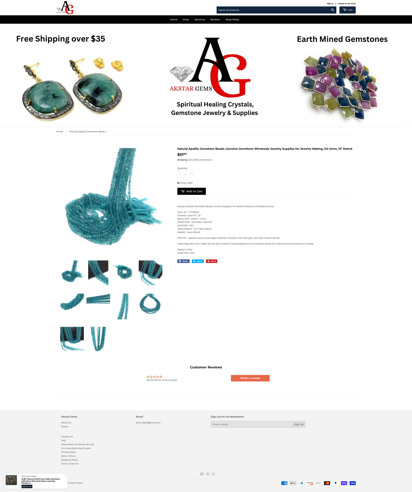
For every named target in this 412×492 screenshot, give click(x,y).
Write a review (250, 378)
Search (64, 426)
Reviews (215, 19)
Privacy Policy (68, 452)
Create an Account (347, 3)
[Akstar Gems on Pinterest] (207, 474)
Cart (349, 10)
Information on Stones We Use (77, 444)
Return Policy (68, 456)
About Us (199, 19)
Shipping (182, 159)
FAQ (63, 440)
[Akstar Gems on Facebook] (202, 474)
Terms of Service (70, 463)
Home (173, 19)
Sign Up (299, 424)
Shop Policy (232, 19)
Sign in (330, 3)
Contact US (67, 436)
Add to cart (27, 486)
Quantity (182, 168)
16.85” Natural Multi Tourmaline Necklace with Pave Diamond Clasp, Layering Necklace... (41, 481)
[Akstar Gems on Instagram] (213, 474)
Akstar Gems (76, 483)
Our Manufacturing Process (76, 448)
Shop (186, 19)
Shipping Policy (69, 459)
